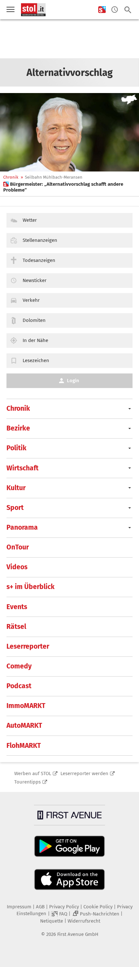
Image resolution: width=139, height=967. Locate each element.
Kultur (16, 488)
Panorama (22, 527)
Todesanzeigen (39, 260)
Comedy (19, 666)
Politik (16, 448)
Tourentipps (27, 782)
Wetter (30, 220)
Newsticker (35, 280)
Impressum (19, 907)
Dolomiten (34, 320)
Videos (16, 567)
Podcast (18, 686)
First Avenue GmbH (77, 934)
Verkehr (31, 300)
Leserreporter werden (84, 773)
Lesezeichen (36, 360)
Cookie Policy (97, 907)
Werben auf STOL (32, 773)
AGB (40, 907)
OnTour (17, 547)
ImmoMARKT (25, 706)
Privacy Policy (64, 907)
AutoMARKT (24, 725)
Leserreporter (27, 646)
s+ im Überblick (30, 587)
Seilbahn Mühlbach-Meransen (53, 177)
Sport (15, 507)
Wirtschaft (22, 468)
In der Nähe (35, 340)
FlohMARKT (23, 745)
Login (73, 380)
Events (16, 607)
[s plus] (102, 10)
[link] (69, 187)
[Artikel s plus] (69, 132)
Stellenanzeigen (40, 240)
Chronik (10, 177)
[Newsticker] (114, 10)
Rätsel (16, 626)
